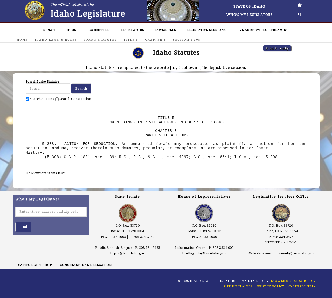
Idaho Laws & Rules (56, 39)
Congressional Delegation (86, 265)
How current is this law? (45, 173)
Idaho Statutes (100, 39)
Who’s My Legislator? (249, 14)
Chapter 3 (155, 39)
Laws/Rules (165, 30)
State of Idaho (249, 6)
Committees (100, 30)
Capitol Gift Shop (35, 265)
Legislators (132, 30)
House (72, 30)
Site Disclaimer (238, 286)
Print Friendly (277, 48)
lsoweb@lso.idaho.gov (296, 253)
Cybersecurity (302, 286)
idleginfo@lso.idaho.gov (206, 253)
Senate (49, 30)
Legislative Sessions (206, 30)
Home (22, 39)
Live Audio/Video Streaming (262, 30)
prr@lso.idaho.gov (129, 253)
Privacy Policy (270, 286)
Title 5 (131, 39)
